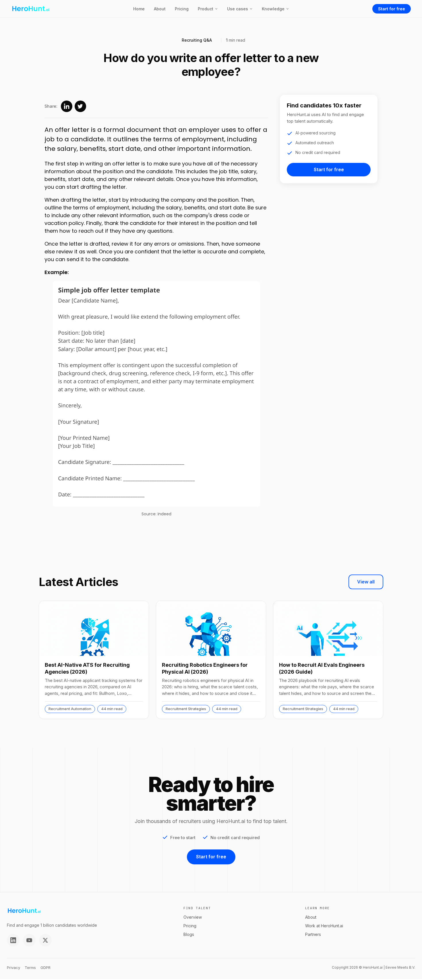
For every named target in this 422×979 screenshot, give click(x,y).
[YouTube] (29, 940)
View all (366, 582)
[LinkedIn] (13, 940)
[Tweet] (80, 106)
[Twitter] (45, 940)
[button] (207, 9)
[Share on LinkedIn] (66, 106)
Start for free (391, 8)
